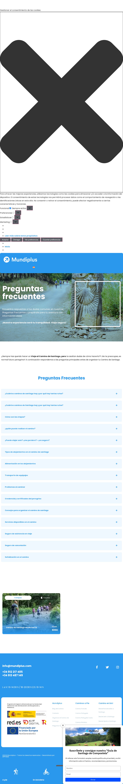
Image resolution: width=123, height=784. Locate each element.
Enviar (93, 780)
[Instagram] (118, 667)
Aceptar (5, 239)
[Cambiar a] (33, 267)
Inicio (7, 246)
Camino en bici (106, 703)
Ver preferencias (31, 239)
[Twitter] (107, 667)
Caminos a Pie (82, 703)
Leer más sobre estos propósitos (21, 235)
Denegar (16, 239)
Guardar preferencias (51, 239)
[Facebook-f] (97, 667)
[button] (61, 102)
